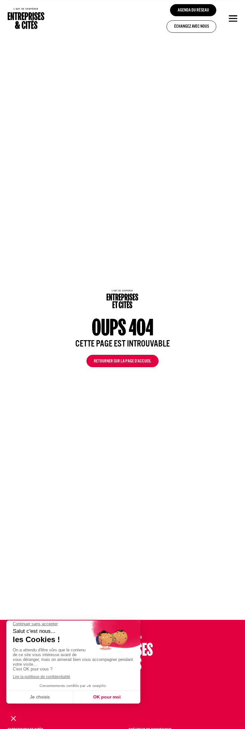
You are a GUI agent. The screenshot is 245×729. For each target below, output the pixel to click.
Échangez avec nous (191, 27)
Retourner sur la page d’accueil (122, 361)
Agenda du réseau (193, 10)
